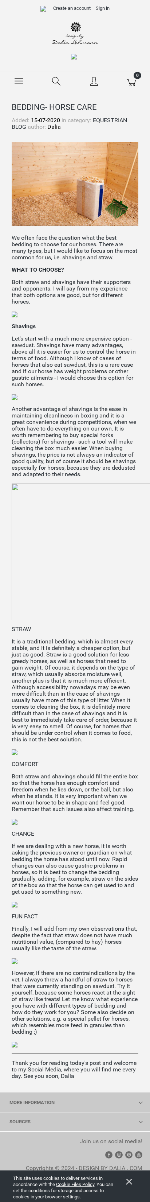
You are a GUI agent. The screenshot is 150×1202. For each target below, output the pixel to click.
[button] (19, 81)
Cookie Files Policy (75, 1184)
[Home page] (75, 33)
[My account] (93, 82)
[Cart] (131, 81)
